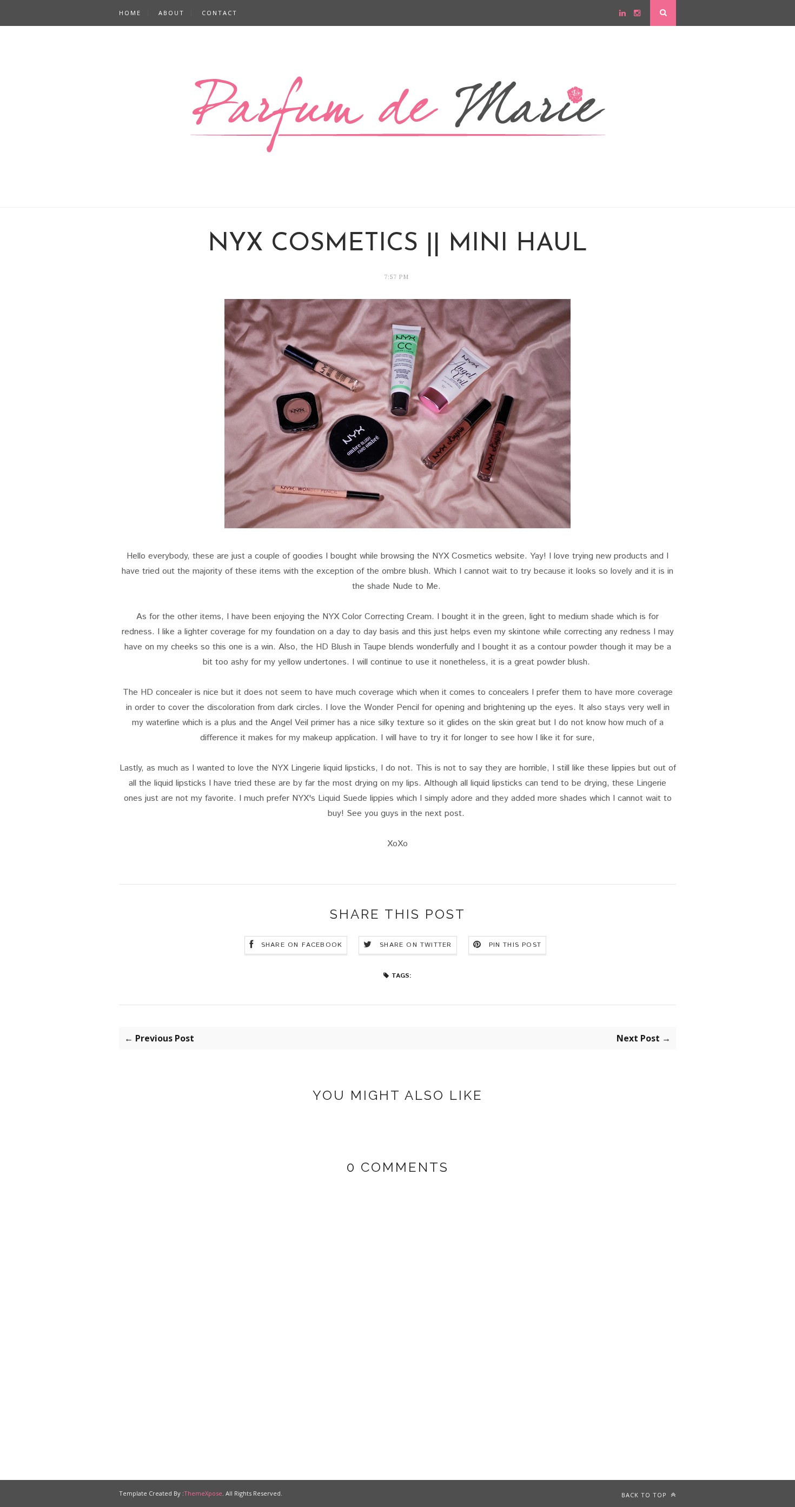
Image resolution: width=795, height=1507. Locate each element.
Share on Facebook (301, 945)
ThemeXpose (203, 1493)
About (171, 13)
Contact (219, 13)
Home (130, 13)
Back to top (645, 1495)
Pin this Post (515, 945)
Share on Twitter (416, 945)
